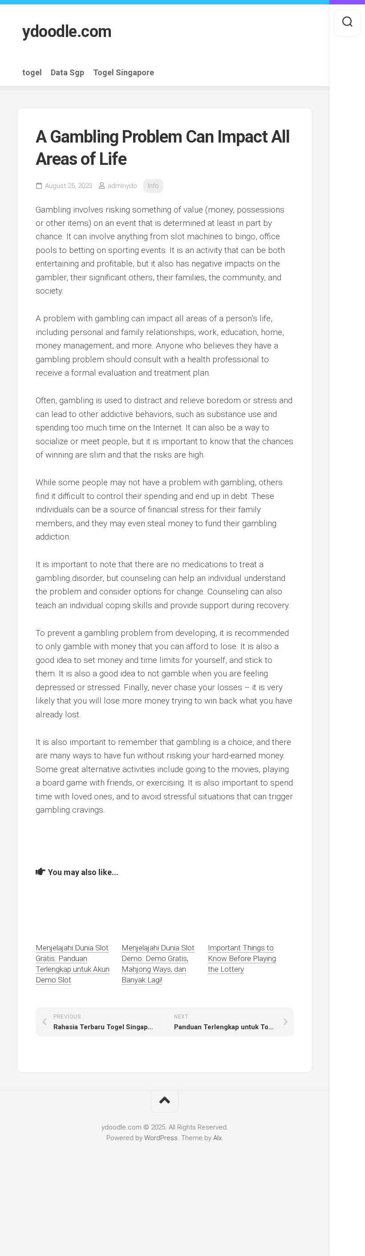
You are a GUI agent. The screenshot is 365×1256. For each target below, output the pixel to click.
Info (153, 186)
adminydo (122, 186)
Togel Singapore (123, 72)
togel (32, 72)
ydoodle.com (67, 31)
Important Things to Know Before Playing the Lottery (242, 958)
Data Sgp (67, 72)
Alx (217, 1138)
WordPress (161, 1138)
